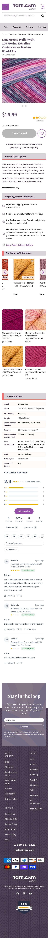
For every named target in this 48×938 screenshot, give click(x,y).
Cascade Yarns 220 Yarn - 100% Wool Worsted (23, 284)
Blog (7, 761)
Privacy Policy (11, 736)
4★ (14, 536)
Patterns (17, 27)
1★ (35, 536)
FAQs (7, 839)
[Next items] (43, 272)
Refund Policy (11, 824)
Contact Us (10, 814)
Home (4, 34)
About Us (9, 767)
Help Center (10, 829)
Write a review (24, 511)
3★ (21, 536)
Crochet (42, 27)
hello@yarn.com (24, 850)
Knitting (29, 27)
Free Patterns (36, 808)
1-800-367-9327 (24, 844)
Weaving (34, 785)
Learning (34, 795)
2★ (28, 536)
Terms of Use (11, 793)
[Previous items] (5, 272)
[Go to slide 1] (22, 106)
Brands (33, 764)
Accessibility (10, 834)
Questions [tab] (30, 527)
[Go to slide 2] (26, 106)
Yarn (6, 27)
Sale (32, 790)
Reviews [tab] (11, 527)
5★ (7, 536)
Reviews (8, 788)
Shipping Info (11, 819)
